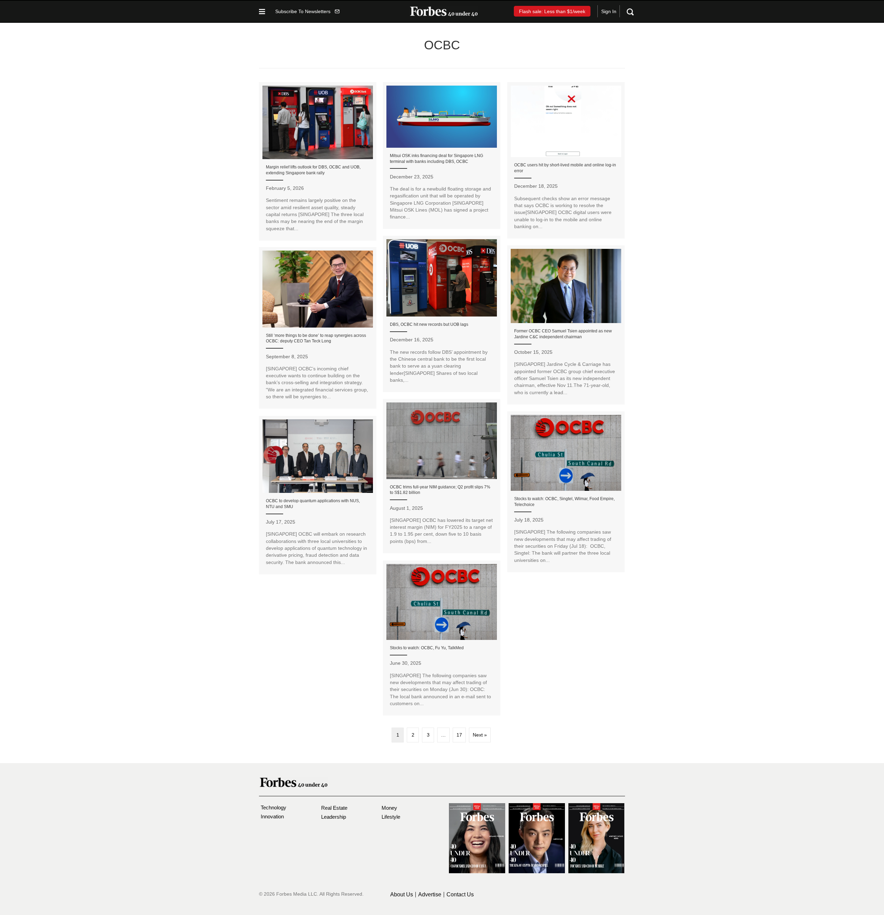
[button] (307, 11)
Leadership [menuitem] (333, 817)
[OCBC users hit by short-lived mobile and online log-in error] (566, 160)
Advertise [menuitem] (429, 894)
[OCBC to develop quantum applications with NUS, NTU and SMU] (317, 495)
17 (459, 735)
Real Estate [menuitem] (334, 808)
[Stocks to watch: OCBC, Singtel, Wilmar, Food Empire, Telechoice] (566, 491)
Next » (480, 735)
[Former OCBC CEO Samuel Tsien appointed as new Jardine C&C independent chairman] (566, 325)
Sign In (608, 11)
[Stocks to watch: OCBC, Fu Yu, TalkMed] (441, 638)
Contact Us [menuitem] (460, 894)
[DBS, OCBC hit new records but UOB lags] (441, 314)
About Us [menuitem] (401, 894)
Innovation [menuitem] (272, 816)
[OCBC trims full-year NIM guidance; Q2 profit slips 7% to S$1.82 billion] (441, 476)
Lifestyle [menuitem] (391, 817)
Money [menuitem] (389, 808)
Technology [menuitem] (273, 807)
